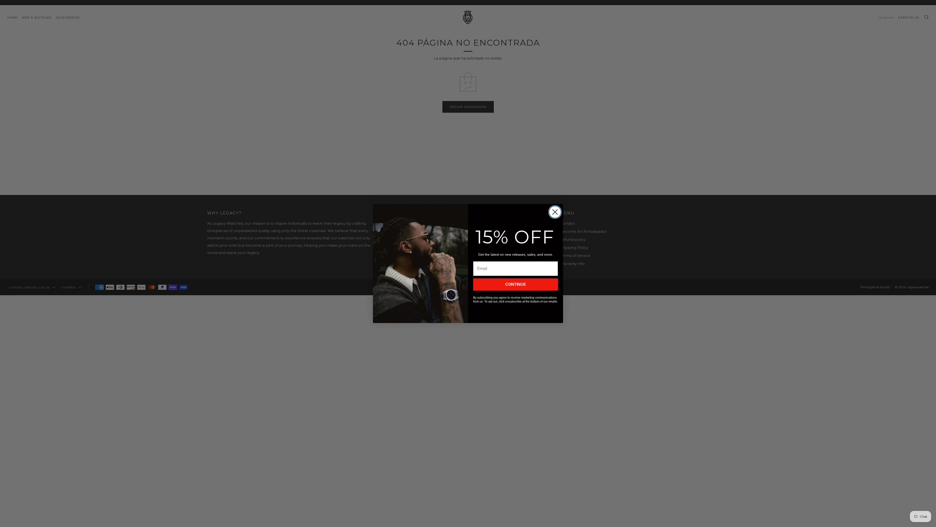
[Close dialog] (555, 212)
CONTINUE (515, 284)
